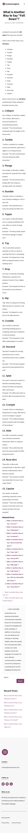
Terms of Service (16, 823)
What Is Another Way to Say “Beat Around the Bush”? (15, 543)
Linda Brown (19, 22)
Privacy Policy (5, 823)
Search (6, 677)
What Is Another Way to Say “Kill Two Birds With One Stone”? (15, 577)
